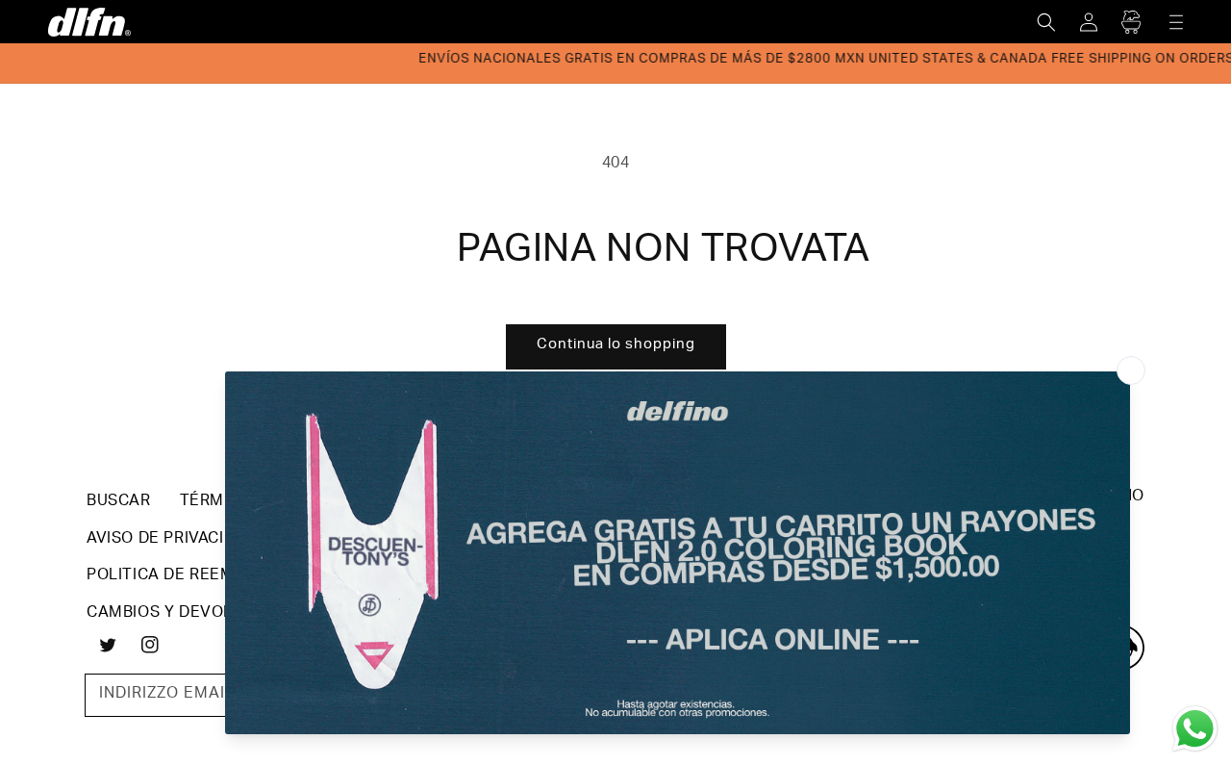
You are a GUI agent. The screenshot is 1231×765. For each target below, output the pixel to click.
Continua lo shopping (616, 345)
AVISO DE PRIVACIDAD (171, 540)
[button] (1046, 22)
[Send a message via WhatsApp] (1194, 728)
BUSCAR (119, 502)
